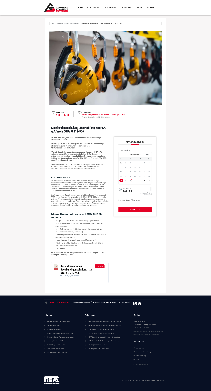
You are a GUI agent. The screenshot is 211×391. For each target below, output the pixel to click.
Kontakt (151, 8)
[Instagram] (139, 303)
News (139, 8)
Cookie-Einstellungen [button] (141, 364)
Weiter (132, 209)
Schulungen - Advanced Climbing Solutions (68, 23)
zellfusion (162, 380)
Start (53, 23)
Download (99, 266)
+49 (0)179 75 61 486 (141, 328)
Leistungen (93, 8)
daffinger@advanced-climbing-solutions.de (148, 331)
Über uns (127, 8)
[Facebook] (135, 303)
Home (80, 8)
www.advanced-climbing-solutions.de (146, 334)
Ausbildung (111, 8)
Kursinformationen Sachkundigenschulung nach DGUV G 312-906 (76, 269)
